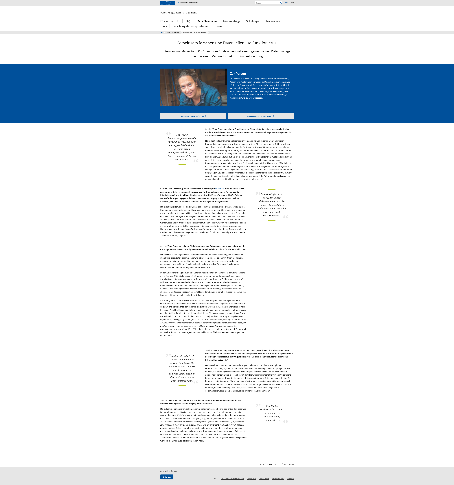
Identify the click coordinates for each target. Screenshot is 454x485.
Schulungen (253, 21)
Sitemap (290, 478)
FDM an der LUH (170, 21)
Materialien (273, 21)
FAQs (188, 21)
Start (281, 2)
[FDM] (161, 32)
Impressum (251, 478)
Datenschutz (264, 478)
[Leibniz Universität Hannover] (167, 3)
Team (218, 26)
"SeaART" (219, 188)
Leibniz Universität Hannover (232, 478)
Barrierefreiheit (278, 478)
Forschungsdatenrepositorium (191, 26)
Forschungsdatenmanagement (178, 12)
